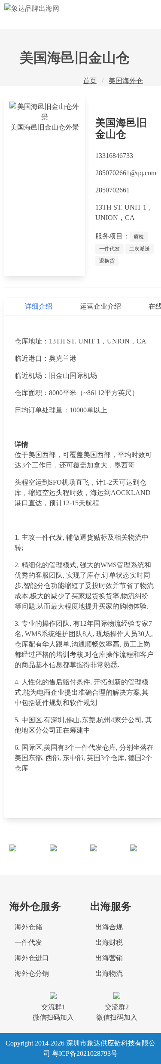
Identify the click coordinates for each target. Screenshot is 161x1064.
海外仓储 (28, 927)
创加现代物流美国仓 (65, 854)
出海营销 (109, 958)
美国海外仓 (126, 80)
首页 (90, 80)
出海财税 (109, 942)
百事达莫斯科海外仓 (105, 854)
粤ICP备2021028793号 (85, 1053)
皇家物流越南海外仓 (24, 854)
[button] (144, 14)
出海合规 (109, 927)
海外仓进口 (32, 958)
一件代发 (28, 942)
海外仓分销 (32, 973)
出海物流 (109, 973)
